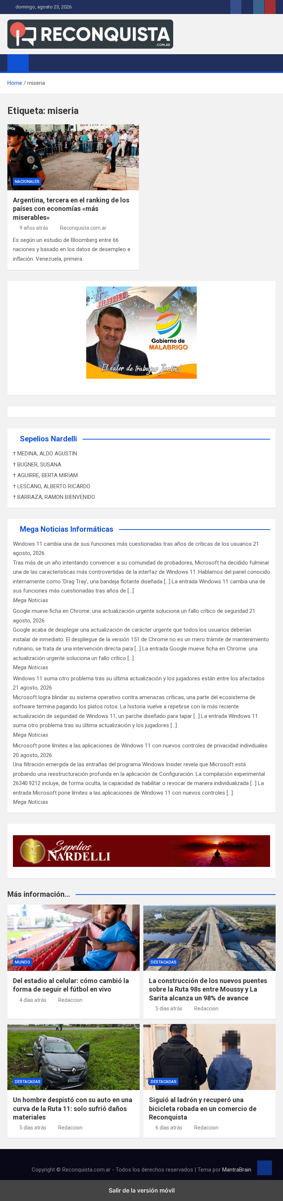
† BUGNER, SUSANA (37, 464)
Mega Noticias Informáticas (66, 529)
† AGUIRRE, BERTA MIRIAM (45, 475)
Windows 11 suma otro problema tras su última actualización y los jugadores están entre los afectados (139, 678)
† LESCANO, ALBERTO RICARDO (51, 486)
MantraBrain (236, 1169)
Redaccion (70, 1000)
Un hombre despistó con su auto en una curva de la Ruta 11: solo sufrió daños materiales (72, 1108)
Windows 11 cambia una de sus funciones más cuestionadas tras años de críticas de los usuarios (132, 544)
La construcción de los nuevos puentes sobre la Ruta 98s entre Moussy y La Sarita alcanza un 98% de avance (208, 989)
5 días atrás (169, 1008)
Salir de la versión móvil (142, 1190)
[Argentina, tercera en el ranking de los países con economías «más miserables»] (73, 157)
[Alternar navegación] (38, 62)
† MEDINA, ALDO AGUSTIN (45, 453)
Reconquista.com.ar (83, 228)
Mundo (22, 962)
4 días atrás (33, 1000)
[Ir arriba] (264, 1167)
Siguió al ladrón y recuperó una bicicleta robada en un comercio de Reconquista (202, 1108)
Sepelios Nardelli (48, 438)
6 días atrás (169, 1128)
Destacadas (164, 962)
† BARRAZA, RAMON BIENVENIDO (54, 497)
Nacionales (27, 181)
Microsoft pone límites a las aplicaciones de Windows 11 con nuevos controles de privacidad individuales (140, 745)
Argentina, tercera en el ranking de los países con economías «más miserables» (71, 208)
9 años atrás (34, 228)
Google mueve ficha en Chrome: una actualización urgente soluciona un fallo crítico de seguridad (130, 611)
